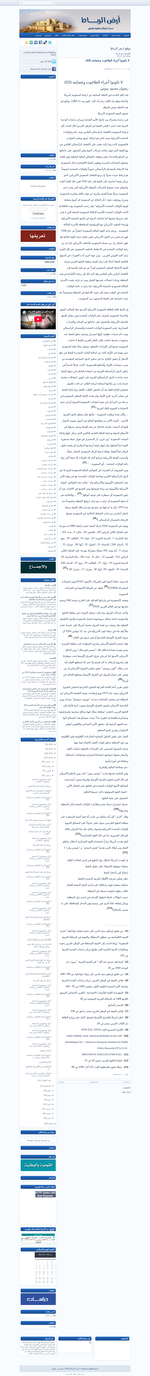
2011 (51, 1124)
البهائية (50, 366)
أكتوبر (48, 771)
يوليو (49, 1091)
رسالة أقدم (62, 1082)
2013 (51, 753)
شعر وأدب (38, 35)
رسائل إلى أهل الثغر (45, 493)
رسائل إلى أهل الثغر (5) (42, 845)
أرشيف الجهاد (48, 345)
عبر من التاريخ (47, 510)
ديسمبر (48, 762)
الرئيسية (126, 35)
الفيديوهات (49, 427)
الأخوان (50, 353)
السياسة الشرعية (46, 403)
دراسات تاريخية (47, 460)
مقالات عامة (48, 534)
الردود (51, 390)
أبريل (49, 1104)
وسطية (50, 551)
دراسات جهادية (47, 464)
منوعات (50, 547)
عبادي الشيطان (47, 506)
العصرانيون (49, 415)
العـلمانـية (49, 419)
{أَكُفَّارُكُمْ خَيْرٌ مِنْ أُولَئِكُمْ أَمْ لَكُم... (38, 940)
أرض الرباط (74, 1369)
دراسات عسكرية (46, 485)
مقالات (57, 35)
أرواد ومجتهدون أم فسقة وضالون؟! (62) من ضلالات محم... (40, 910)
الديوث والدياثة (50, 585)
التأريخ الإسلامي (45, 1062)
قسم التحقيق (48, 522)
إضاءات (50, 349)
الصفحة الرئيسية (93, 1082)
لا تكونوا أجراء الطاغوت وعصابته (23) (107, 60)
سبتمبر (48, 775)
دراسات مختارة (47, 489)
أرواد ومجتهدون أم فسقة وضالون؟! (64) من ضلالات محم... (40, 885)
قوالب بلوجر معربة (71, 1374)
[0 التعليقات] (107, 69)
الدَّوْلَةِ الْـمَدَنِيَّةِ (48, 382)
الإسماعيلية (49, 362)
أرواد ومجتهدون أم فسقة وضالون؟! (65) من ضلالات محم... (40, 858)
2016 (51, 744)
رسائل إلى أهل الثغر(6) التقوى (39, 786)
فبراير (48, 1113)
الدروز (51, 378)
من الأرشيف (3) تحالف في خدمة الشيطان (39, 644)
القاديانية (50, 432)
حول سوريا (48, 35)
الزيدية (50, 399)
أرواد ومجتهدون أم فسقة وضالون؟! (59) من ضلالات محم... (40, 987)
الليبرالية (50, 440)
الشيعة (50, 407)
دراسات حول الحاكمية (44, 469)
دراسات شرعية (115, 35)
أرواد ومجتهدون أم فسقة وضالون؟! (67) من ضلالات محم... (40, 806)
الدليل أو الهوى (45, 1051)
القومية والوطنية (47, 436)
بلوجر (54, 1369)
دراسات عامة (48, 481)
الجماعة (50, 370)
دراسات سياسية (47, 473)
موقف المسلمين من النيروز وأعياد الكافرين (39, 722)
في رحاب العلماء (46, 514)
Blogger (30, 1140)
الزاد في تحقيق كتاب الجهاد (43, 395)
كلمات (51, 526)
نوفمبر (48, 766)
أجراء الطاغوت (117, 1074)
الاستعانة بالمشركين (45, 358)
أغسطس (47, 1086)
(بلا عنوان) (52, 630)
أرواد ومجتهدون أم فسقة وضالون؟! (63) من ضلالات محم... (40, 894)
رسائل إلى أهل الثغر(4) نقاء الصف (38, 872)
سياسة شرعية (95, 35)
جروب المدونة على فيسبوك (40, 69)
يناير (49, 1118)
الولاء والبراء (48, 448)
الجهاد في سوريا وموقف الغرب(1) (38, 820)
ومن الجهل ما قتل (44, 1080)
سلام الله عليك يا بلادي (44, 497)
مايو (49, 1100)
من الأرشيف (48, 539)
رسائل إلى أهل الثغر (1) (42, 981)
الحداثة (50, 374)
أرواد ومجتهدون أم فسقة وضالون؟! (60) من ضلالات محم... (40, 953)
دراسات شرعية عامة (45, 477)
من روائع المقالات (46, 543)
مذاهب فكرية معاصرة (68, 35)
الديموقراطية (48, 386)
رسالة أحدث (126, 1082)
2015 (51, 749)
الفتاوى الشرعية (47, 423)
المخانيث (52, 658)
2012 (51, 758)
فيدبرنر (34, 218)
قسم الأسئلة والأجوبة (45, 518)
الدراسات (105, 35)
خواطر (50, 456)
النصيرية (50, 444)
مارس (48, 1109)
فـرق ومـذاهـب (82, 35)
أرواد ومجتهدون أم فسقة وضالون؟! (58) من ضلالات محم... (40, 1003)
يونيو (49, 1095)
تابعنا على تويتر (45, 61)
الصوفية (50, 411)
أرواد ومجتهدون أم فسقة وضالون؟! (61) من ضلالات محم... (40, 933)
